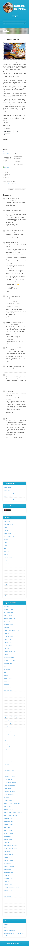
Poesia (5, 560)
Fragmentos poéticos (9, 708)
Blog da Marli (7, 627)
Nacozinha (6, 773)
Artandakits (7, 621)
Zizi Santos (7, 914)
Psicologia (6, 563)
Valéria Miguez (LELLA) (12, 242)
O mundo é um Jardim (9, 791)
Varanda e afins (8, 890)
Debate (6, 539)
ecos (5, 672)
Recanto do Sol (7, 827)
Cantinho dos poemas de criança (12, 630)
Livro (5, 548)
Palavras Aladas (8, 806)
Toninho (8, 322)
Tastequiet (6, 881)
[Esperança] (19, 158)
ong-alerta (6, 797)
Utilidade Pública (8, 590)
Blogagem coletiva (8, 524)
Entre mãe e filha (8, 678)
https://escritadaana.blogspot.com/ (12, 717)
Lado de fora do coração (10, 735)
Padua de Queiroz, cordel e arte (12, 803)
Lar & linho (6, 738)
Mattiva (6, 755)
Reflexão (6, 566)
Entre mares (7, 681)
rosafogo (6, 842)
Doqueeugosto (7, 669)
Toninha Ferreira (10, 419)
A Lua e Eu (6, 606)
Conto (5, 527)
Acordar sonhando (8, 612)
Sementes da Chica (9, 854)
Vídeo (5, 596)
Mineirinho (6, 764)
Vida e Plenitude (8, 896)
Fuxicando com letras (9, 711)
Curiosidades (7, 533)
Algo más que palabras (9, 618)
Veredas (6, 893)
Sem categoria (7, 578)
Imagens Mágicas (8, 723)
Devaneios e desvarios (9, 660)
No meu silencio (8, 779)
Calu (7, 296)
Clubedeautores (8, 642)
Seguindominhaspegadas (10, 848)
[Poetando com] (7, 153)
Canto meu (6, 633)
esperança (10, 189)
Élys (7, 348)
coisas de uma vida (9, 645)
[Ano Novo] (7, 169)
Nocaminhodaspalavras (10, 782)
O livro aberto (7, 788)
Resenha (6, 569)
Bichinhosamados (8, 624)
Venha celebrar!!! (8, 490)
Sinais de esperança (9, 860)
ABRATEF (6, 924)
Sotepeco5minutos (8, 872)
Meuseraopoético (8, 761)
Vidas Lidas (7, 899)
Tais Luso (6, 875)
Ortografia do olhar (9, 800)
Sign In (15, 16)
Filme (5, 542)
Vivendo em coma (8, 902)
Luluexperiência (8, 747)
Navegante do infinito (9, 776)
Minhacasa (7, 767)
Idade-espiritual (8, 720)
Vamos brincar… (8, 487)
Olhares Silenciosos (9, 794)
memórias (6, 551)
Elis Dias (6, 675)
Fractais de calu (8, 705)
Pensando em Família (9, 930)
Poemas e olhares (8, 818)
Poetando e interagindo (10, 493)
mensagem (17, 189)
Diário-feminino (8, 663)
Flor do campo (7, 702)
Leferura (6, 741)
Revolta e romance (8, 836)
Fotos (5, 545)
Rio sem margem (8, 839)
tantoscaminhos (8, 878)
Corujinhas (6, 654)
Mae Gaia (6, 752)
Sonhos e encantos (9, 866)
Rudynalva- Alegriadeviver (10, 845)
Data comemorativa (9, 536)
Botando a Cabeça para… (10, 499)
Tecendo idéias (8, 884)
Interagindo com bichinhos (10, 726)
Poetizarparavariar (8, 824)
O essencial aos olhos (9, 785)
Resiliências (7, 572)
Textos (15, 183)
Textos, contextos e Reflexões (11, 887)
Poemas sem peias (8, 821)
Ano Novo (5, 172)
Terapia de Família (8, 584)
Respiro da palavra (8, 833)
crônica (6, 530)
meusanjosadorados (9, 758)
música (6, 554)
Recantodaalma (8, 830)
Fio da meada (7, 696)
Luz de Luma (7, 749)
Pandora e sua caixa (9, 809)
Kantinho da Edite (8, 732)
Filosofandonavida (8, 693)
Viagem (6, 593)
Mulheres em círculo (9, 770)
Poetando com (7, 157)
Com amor (6, 648)
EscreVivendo (7, 687)
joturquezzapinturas (9, 729)
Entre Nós (6, 684)
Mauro (8, 210)
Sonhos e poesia (8, 869)
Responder (14, 200)
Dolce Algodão (7, 666)
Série (5, 581)
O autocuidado (7, 496)
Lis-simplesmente (8, 744)
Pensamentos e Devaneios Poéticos (13, 812)
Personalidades (8, 557)
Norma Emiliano (8, 183)
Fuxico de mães (8, 714)
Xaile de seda (7, 908)
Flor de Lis (6, 699)
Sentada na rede (8, 857)
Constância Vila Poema (9, 651)
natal (24, 189)
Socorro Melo (9, 391)
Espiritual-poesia (8, 690)
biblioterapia (7, 521)
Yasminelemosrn (8, 911)
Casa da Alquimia (8, 636)
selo (5, 575)
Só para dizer (7, 863)
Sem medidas (7, 851)
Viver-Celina (7, 905)
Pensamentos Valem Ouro (10, 815)
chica (7, 198)
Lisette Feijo (9, 366)
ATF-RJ (5, 927)
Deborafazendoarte (9, 657)
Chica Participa (7, 639)
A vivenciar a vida (8, 609)
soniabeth (8, 230)
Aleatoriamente (8, 615)
